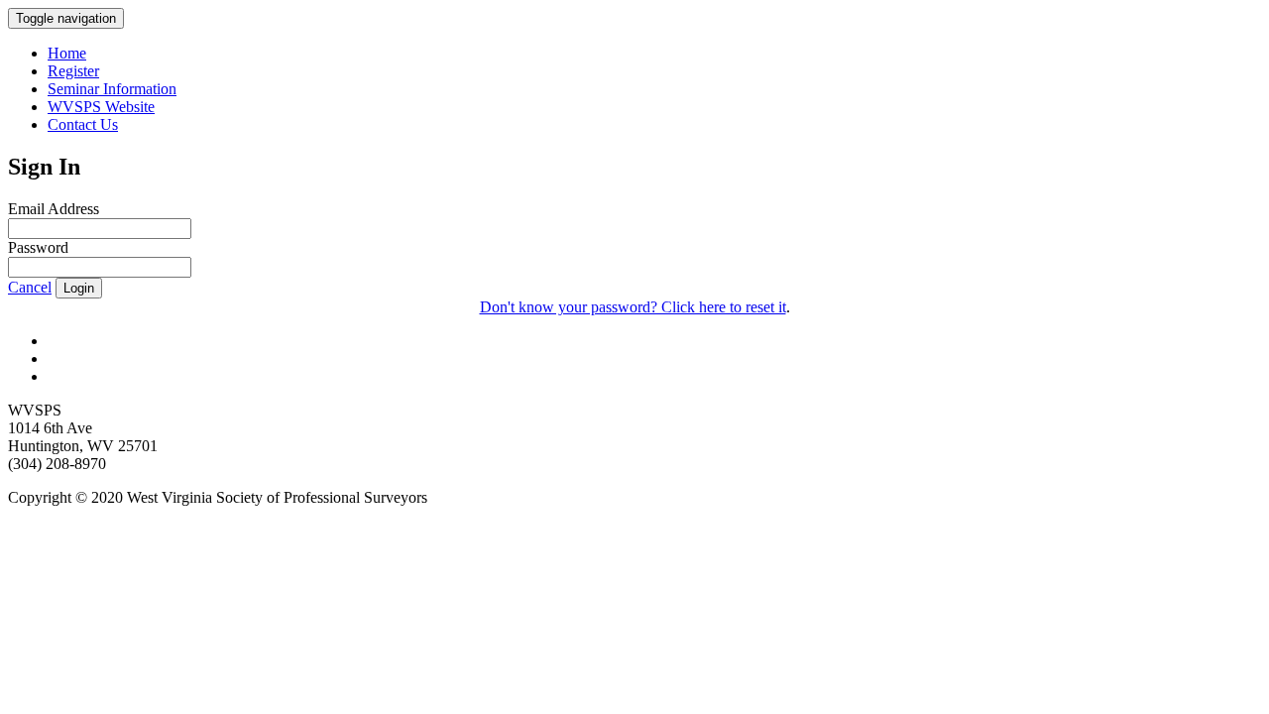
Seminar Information (112, 88)
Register (73, 70)
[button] (30, 287)
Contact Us (83, 124)
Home (67, 53)
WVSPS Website (101, 106)
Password (38, 247)
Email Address (53, 208)
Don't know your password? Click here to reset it (633, 306)
